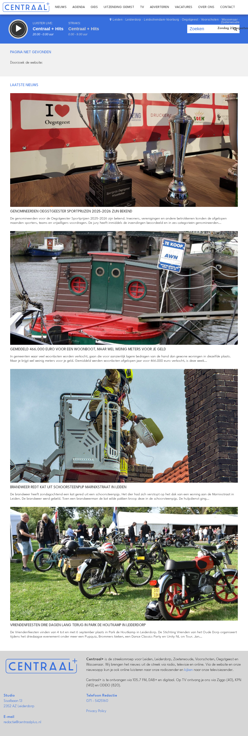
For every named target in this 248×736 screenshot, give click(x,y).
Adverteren (159, 7)
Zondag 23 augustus (232, 28)
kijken (188, 670)
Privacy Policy (96, 711)
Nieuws (61, 7)
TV (142, 7)
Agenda (78, 7)
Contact (227, 7)
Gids (94, 7)
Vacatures (183, 7)
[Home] (26, 7)
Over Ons (206, 7)
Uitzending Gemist (119, 7)
